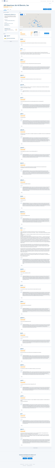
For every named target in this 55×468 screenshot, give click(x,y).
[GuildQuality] (4, 1)
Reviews (8, 9)
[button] (38, 26)
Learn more (5, 30)
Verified (22, 49)
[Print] (49, 3)
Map (10, 9)
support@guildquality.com (29, 465)
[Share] (50, 3)
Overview (5, 9)
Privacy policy (30, 464)
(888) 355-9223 (24, 465)
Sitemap (34, 464)
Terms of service (26, 464)
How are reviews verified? (46, 34)
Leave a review (47, 33)
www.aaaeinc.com (7, 25)
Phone (45, 9)
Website (50, 9)
